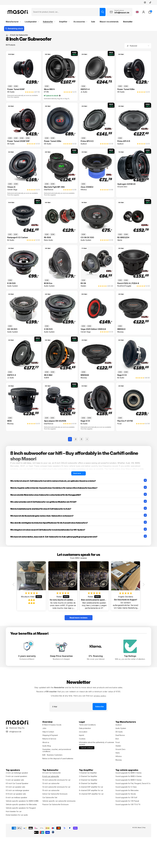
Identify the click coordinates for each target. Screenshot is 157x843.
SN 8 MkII (48, 375)
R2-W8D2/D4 (123, 237)
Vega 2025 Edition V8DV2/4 (93, 329)
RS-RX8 (47, 237)
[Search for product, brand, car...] (103, 12)
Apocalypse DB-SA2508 (55, 421)
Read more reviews (78, 618)
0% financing (96, 656)
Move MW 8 (49, 89)
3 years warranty (27, 656)
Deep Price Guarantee (61, 656)
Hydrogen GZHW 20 (126, 184)
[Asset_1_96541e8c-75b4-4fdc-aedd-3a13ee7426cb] (17, 724)
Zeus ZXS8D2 (87, 187)
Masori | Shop (141, 827)
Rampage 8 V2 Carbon (17, 237)
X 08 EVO (48, 329)
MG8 (9, 421)
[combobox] (68, 12)
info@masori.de (15, 732)
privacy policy (100, 696)
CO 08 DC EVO (87, 237)
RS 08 (83, 283)
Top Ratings (130, 656)
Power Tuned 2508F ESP (18, 141)
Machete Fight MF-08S (54, 187)
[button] (149, 12)
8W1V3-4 (11, 375)
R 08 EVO (11, 283)
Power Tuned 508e (126, 89)
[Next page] (87, 439)
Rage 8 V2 (122, 375)
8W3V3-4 (85, 89)
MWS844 (85, 375)
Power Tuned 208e (52, 141)
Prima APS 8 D (87, 141)
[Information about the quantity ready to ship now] (60, 96)
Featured (133, 46)
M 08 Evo (48, 283)
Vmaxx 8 (11, 187)
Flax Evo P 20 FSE (125, 421)
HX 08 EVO (12, 329)
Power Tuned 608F (16, 89)
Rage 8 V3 (85, 421)
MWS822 (121, 329)
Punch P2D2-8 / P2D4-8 (128, 283)
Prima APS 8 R (123, 141)
